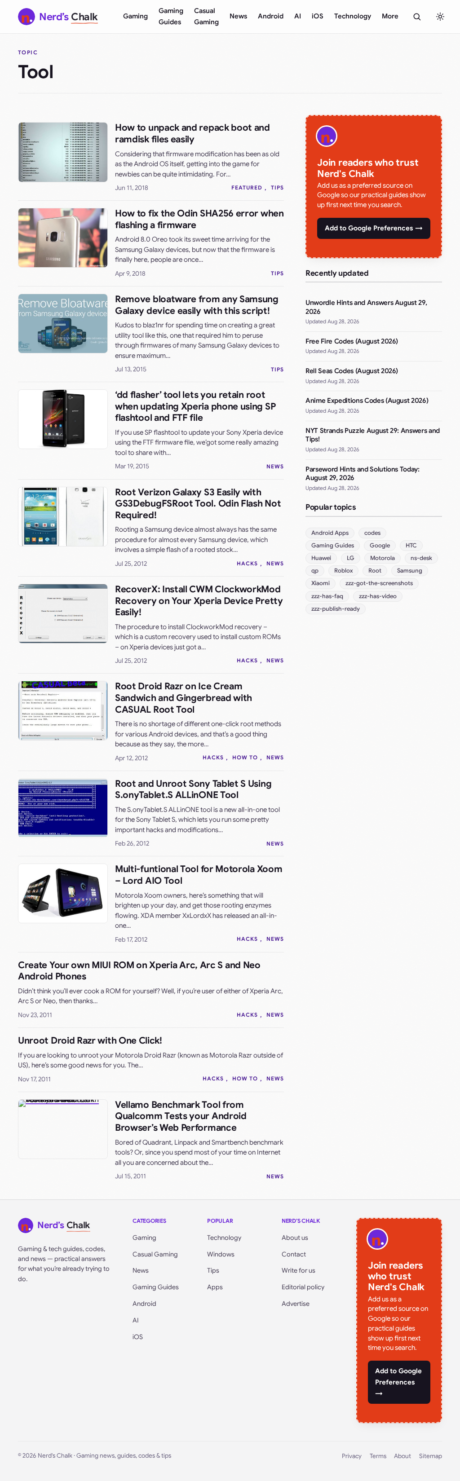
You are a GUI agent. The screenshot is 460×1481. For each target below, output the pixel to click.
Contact (294, 1254)
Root (374, 570)
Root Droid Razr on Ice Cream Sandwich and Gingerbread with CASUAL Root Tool (183, 698)
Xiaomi (320, 583)
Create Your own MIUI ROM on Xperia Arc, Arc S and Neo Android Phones (139, 971)
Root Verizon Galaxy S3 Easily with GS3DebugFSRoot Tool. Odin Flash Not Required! (198, 504)
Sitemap (430, 1456)
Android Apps (330, 533)
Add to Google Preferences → (374, 228)
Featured (246, 187)
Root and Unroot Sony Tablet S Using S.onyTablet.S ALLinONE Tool (193, 789)
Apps (215, 1287)
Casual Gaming (206, 16)
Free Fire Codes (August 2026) (351, 341)
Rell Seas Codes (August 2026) (351, 371)
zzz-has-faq (327, 596)
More (390, 16)
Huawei (321, 558)
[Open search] (417, 16)
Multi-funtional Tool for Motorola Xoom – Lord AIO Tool (198, 875)
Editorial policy (303, 1287)
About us (295, 1238)
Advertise (296, 1304)
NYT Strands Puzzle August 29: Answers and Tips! (372, 435)
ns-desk (421, 558)
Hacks (247, 563)
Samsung (409, 570)
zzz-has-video (378, 596)
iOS (317, 16)
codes (372, 533)
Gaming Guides (171, 16)
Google (380, 545)
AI (297, 16)
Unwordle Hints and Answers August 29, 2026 (366, 307)
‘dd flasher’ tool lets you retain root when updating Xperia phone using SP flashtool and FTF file (195, 406)
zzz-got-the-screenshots (379, 583)
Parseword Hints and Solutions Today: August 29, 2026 (362, 473)
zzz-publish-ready (335, 609)
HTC (411, 545)
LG (350, 558)
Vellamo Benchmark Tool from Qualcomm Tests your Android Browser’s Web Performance (181, 1116)
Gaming (135, 16)
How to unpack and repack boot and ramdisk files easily (192, 133)
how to (245, 757)
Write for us (298, 1270)
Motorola (382, 558)
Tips (277, 187)
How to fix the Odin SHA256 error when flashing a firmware (199, 219)
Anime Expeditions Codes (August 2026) (366, 401)
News (238, 16)
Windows (220, 1254)
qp (314, 570)
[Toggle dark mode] (440, 16)
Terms (378, 1456)
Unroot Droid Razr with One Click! (90, 1040)
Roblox (343, 570)
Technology (352, 16)
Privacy (352, 1456)
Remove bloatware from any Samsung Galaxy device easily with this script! (197, 305)
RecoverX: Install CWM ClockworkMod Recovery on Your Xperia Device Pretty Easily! (199, 601)
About (402, 1456)
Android (270, 16)
